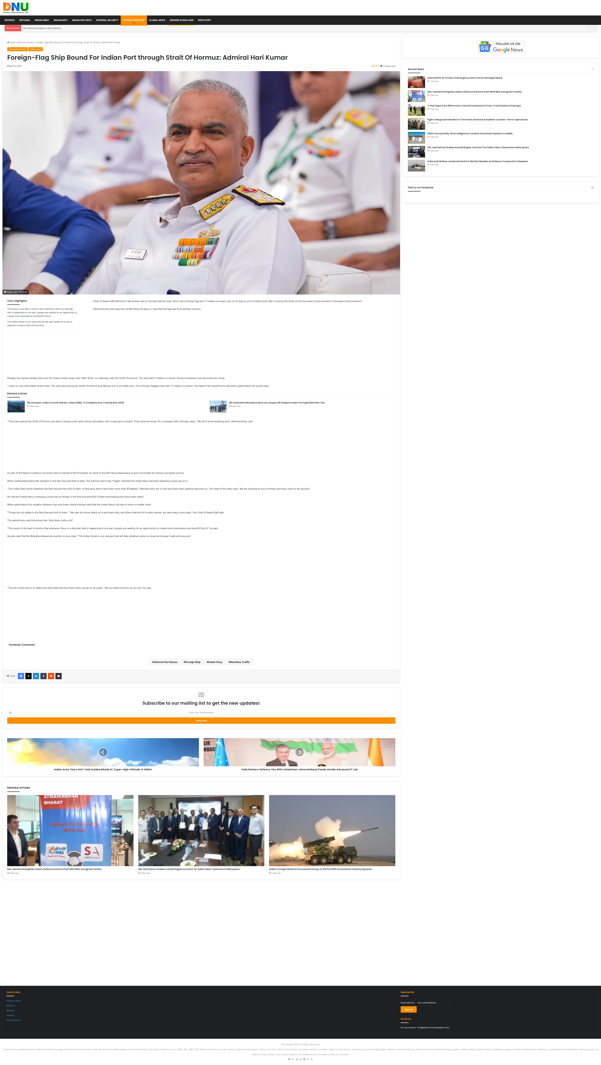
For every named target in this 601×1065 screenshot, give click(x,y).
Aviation (10, 1015)
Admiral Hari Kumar (165, 662)
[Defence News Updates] (15, 8)
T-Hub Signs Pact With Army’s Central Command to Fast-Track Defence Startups (474, 105)
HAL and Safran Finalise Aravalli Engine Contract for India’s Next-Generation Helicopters (189, 869)
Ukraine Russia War (181, 20)
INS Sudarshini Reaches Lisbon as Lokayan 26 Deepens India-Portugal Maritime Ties (277, 402)
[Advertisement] (201, 354)
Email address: (408, 1002)
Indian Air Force (82, 20)
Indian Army (42, 20)
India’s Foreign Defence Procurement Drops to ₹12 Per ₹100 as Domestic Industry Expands (320, 869)
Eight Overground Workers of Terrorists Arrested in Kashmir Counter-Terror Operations (477, 119)
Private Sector (13, 1020)
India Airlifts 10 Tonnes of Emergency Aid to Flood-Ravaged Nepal (464, 77)
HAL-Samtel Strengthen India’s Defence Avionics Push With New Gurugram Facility (63, 28)
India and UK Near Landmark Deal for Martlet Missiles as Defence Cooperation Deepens (477, 161)
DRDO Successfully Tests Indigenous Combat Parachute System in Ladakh (470, 133)
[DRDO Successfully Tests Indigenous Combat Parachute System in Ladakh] (416, 138)
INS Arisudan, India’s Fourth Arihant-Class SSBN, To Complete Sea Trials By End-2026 (75, 402)
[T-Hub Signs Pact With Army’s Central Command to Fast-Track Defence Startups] (416, 110)
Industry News (13, 1001)
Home (12, 42)
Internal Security (107, 20)
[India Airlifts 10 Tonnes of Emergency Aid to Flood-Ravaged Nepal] (416, 82)
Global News (157, 20)
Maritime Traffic (240, 662)
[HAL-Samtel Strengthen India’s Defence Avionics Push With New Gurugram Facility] (70, 830)
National (24, 20)
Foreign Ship (192, 662)
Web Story (204, 20)
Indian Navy (61, 20)
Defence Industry (134, 20)
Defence (10, 20)
